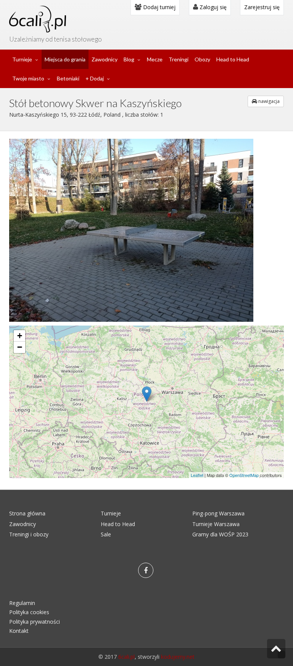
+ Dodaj (94, 78)
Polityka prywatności (34, 621)
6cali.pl (126, 656)
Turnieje (22, 59)
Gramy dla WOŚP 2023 (220, 534)
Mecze (155, 59)
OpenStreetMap (244, 475)
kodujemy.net (178, 656)
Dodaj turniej (158, 7)
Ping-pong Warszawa (218, 513)
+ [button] (19, 335)
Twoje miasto (28, 78)
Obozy (202, 59)
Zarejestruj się (262, 7)
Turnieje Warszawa (216, 524)
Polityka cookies (29, 612)
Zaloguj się (212, 7)
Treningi (178, 59)
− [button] (19, 347)
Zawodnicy (105, 59)
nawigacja (268, 101)
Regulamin (22, 603)
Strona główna (27, 513)
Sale (106, 534)
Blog (129, 59)
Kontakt (19, 630)
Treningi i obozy (28, 534)
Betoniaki (68, 78)
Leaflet (197, 475)
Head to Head (232, 59)
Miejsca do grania (65, 59)
